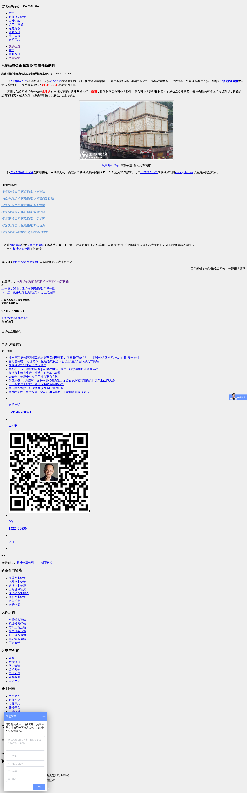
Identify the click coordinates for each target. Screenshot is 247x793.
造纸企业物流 (17, 585)
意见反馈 (14, 680)
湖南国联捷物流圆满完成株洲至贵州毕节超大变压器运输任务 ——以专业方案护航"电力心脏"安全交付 (74, 357)
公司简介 (14, 696)
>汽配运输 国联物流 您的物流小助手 (24, 232)
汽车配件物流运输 (21, 172)
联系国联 (14, 39)
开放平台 (14, 707)
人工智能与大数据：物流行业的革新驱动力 (36, 384)
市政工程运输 (17, 627)
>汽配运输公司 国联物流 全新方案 (23, 205)
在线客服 (14, 677)
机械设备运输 (17, 623)
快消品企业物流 (19, 593)
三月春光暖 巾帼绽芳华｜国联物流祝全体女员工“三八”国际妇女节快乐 (54, 361)
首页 (11, 13)
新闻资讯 (14, 32)
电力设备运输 (17, 638)
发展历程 (14, 703)
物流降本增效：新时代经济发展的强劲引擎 (36, 388)
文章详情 (14, 57)
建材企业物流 (17, 597)
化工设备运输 (17, 635)
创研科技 (47, 562)
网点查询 (14, 665)
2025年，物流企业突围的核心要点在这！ (35, 376)
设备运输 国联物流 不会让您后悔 (28, 292)
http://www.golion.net (26, 261)
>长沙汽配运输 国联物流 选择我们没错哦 (27, 198)
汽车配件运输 (110, 165)
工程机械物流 (17, 589)
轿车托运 (14, 600)
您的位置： (16, 46)
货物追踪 (14, 661)
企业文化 (14, 699)
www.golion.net (184, 172)
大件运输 (14, 20)
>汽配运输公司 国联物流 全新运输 (23, 191)
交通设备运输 (17, 619)
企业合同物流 (17, 16)
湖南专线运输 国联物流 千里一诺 (28, 288)
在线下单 (14, 658)
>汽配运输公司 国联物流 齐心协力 (23, 225)
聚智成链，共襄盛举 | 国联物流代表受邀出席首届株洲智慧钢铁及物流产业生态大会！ (63, 380)
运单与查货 (16, 24)
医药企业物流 (17, 578)
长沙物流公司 (18, 81)
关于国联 (14, 36)
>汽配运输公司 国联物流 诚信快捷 (23, 211)
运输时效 (14, 669)
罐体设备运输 (17, 631)
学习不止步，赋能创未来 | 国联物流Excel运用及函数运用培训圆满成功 (53, 369)
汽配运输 (55, 81)
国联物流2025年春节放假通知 (27, 365)
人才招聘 (14, 711)
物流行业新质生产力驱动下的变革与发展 (35, 372)
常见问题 (14, 673)
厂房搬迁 (14, 642)
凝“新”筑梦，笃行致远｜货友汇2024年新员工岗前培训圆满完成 (49, 391)
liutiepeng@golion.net (14, 317)
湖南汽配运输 (35, 244)
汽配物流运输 (37, 281)
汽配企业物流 (17, 581)
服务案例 (14, 28)
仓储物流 (14, 604)
